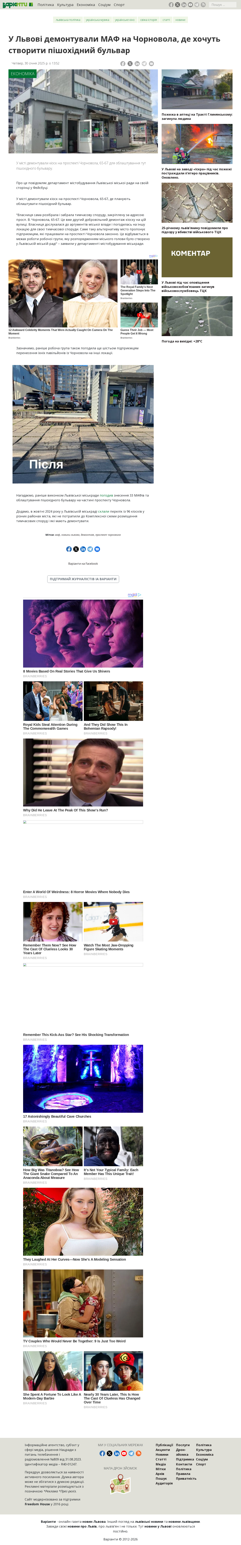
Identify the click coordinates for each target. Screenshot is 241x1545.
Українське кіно (125, 20)
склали (103, 511)
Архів (160, 1474)
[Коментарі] (151, 63)
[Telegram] (144, 63)
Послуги (183, 1445)
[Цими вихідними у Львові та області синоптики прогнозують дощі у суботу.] (197, 316)
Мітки (161, 1469)
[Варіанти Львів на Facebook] (171, 4)
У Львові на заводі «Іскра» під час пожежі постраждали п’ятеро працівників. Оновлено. (197, 173)
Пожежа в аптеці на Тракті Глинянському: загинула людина (197, 116)
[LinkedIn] (137, 63)
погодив (106, 495)
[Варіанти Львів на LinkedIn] (183, 4)
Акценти (163, 1450)
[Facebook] (122, 63)
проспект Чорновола (108, 534)
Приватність (186, 1478)
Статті (166, 20)
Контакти (184, 1464)
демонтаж (87, 534)
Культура (65, 4)
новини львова (70, 534)
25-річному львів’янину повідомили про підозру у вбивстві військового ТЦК (195, 230)
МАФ (57, 534)
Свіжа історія (148, 20)
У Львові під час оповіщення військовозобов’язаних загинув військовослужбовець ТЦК (188, 286)
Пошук (161, 1478)
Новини (180, 20)
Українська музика (97, 20)
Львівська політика (68, 20)
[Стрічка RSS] (203, 4)
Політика (46, 4)
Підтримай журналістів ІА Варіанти (83, 579)
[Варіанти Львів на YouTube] (190, 4)
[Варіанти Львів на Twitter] (177, 4)
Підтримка (185, 1459)
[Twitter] (130, 63)
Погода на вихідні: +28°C (182, 341)
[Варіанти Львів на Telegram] (196, 4)
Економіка (86, 4)
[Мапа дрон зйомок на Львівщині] (120, 1484)
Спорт (119, 4)
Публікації (164, 1445)
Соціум (104, 4)
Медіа (161, 1464)
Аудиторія (164, 1483)
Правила (183, 1474)
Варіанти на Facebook (83, 564)
